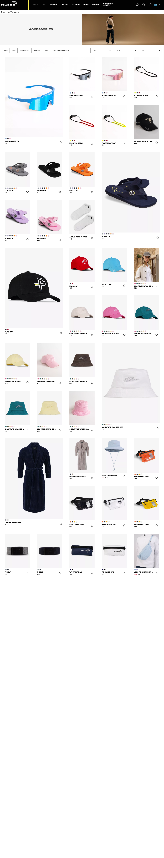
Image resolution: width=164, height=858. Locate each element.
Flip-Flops (36, 50)
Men (8, 12)
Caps (6, 50)
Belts (14, 50)
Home (3, 12)
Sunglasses (24, 50)
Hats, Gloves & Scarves (61, 50)
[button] (137, 4)
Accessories (15, 12)
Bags (46, 50)
